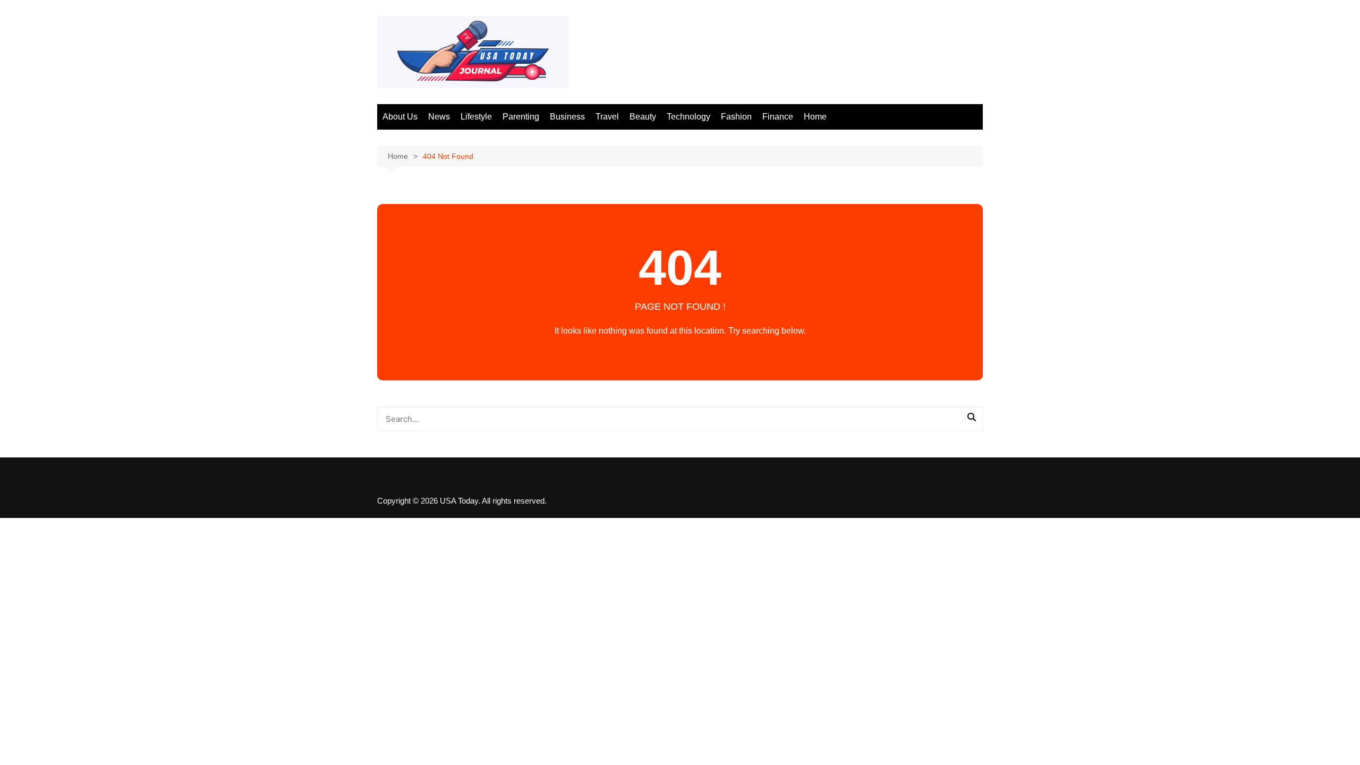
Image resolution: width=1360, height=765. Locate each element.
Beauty (643, 116)
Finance (777, 116)
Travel (607, 116)
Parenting (521, 116)
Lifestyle (476, 116)
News (439, 116)
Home (815, 116)
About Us (400, 116)
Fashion (736, 116)
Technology (688, 116)
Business (567, 116)
